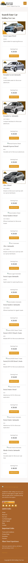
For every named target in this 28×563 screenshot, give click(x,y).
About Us (4, 514)
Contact (4, 525)
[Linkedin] (16, 505)
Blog (3, 523)
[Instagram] (6, 505)
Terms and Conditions (8, 532)
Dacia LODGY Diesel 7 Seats (12, 333)
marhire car (16, 548)
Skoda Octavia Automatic (11, 450)
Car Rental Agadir (7, 519)
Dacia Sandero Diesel (10, 216)
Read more (4, 552)
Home (8, 6)
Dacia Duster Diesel (9, 389)
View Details (14, 56)
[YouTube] (12, 505)
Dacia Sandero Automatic (11, 305)
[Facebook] (3, 505)
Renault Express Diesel (10, 146)
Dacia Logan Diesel (9, 36)
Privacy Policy (5, 534)
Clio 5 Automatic (8, 246)
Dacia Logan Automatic (11, 276)
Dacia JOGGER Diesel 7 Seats (12, 361)
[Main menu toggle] (25, 3)
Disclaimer (5, 536)
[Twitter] (9, 505)
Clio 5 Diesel (7, 185)
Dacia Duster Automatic (11, 420)
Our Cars (4, 517)
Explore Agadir (6, 521)
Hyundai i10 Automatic (10, 116)
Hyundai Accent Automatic (12, 75)
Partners (4, 538)
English (6, 502)
